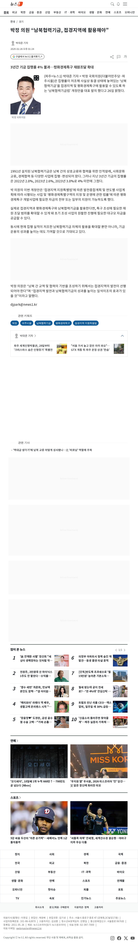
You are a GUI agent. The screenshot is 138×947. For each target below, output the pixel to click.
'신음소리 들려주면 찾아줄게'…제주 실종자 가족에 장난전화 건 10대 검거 (94, 722)
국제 (120, 854)
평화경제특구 (63, 323)
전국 (12, 21)
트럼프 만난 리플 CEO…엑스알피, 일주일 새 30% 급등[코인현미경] (95, 707)
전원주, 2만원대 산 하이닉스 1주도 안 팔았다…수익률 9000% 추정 (36, 676)
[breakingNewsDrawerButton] (118, 3)
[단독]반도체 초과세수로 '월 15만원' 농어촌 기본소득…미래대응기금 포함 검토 (95, 676)
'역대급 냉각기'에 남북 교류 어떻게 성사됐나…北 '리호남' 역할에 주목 (52, 450)
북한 (86, 863)
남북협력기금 (44, 323)
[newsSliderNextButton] (124, 650)
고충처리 (98, 907)
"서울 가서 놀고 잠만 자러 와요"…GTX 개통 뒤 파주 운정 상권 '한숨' (90, 347)
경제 (86, 854)
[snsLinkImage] (112, 938)
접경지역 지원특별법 (86, 323)
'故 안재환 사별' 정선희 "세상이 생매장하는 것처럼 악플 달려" (36, 660)
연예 (13, 740)
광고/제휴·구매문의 (59, 907)
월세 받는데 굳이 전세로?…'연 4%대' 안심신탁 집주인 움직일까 (95, 691)
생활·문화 (17, 881)
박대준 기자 (22, 43)
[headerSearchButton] (112, 3)
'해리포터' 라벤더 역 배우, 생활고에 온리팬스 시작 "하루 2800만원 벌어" (35, 707)
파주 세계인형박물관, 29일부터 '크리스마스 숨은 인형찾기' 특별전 (33, 347)
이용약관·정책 (81, 907)
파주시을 (26, 323)
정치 (17, 854)
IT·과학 (86, 872)
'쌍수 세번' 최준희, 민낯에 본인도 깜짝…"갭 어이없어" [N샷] (36, 691)
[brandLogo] (16, 4)
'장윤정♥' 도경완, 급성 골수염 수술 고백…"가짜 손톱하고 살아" (36, 722)
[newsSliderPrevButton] (116, 650)
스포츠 (14, 797)
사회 (51, 854)
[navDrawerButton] (125, 4)
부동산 (52, 872)
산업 (17, 872)
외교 (51, 863)
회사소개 (39, 907)
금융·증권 (121, 863)
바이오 (121, 872)
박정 (14, 323)
